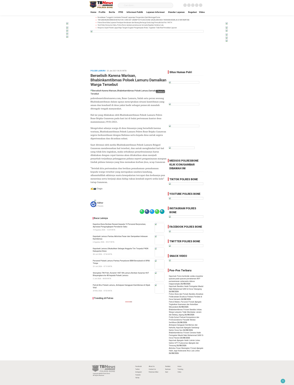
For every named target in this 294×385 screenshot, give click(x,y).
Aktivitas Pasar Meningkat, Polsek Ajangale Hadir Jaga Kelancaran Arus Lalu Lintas (186, 349)
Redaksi (167, 366)
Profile (102, 12)
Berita (112, 12)
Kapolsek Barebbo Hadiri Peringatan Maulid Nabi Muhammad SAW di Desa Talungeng (186, 287)
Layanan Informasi (155, 12)
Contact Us (152, 369)
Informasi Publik (135, 12)
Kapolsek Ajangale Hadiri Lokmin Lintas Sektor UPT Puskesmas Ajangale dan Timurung (184, 343)
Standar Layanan (176, 12)
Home (93, 12)
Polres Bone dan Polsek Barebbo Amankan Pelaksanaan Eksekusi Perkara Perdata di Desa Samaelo (186, 297)
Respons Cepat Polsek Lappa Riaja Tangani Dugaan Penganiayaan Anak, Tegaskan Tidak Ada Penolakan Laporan (137, 28)
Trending (180, 369)
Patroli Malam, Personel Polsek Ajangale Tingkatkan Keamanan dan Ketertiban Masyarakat (185, 304)
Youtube (138, 375)
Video (202, 12)
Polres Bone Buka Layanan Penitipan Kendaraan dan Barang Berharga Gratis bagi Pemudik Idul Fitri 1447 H (135, 22)
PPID (120, 12)
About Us (152, 366)
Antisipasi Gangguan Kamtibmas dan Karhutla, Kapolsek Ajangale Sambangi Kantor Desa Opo (184, 328)
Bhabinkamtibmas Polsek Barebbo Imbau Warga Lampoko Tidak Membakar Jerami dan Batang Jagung (185, 312)
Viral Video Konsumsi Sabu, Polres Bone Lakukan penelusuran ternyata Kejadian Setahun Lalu (131, 25)
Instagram (138, 372)
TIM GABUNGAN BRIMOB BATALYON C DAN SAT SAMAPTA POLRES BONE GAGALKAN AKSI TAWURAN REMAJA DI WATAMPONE (143, 20)
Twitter (137, 369)
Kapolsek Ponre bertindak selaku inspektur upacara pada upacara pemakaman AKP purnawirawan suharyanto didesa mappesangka (186, 280)
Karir (166, 372)
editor (100, 202)
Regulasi (192, 12)
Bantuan (168, 369)
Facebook (138, 366)
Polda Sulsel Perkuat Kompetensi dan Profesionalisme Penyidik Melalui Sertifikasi (184, 320)
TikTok (137, 378)
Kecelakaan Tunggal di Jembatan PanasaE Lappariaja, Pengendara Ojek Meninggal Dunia (129, 17)
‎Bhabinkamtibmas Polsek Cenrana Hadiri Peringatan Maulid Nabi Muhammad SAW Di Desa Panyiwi (186, 335)
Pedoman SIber (153, 372)
